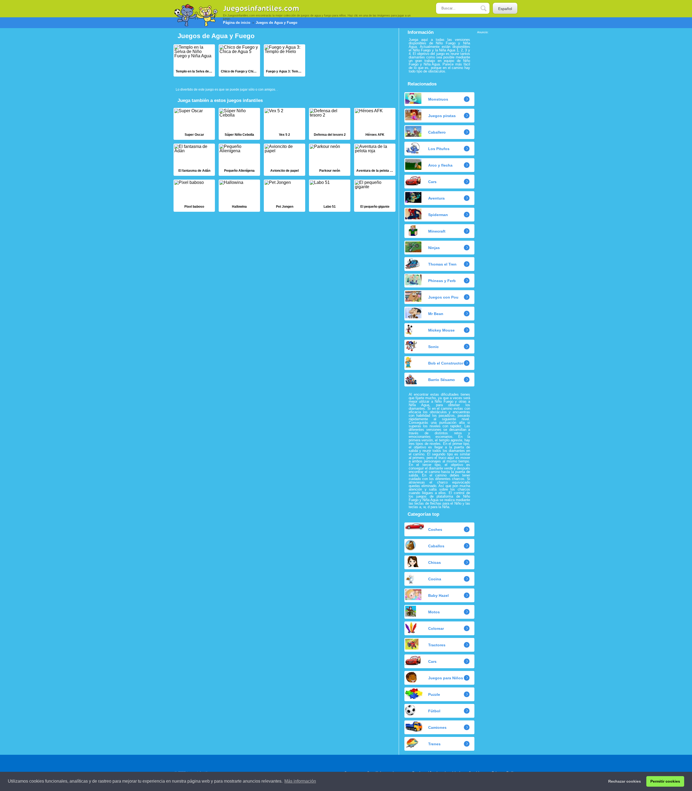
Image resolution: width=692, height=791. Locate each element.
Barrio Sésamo (441, 380)
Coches (435, 529)
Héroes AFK (374, 124)
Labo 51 (329, 196)
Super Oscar (194, 124)
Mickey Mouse (441, 330)
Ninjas (434, 248)
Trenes (434, 744)
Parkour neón (329, 160)
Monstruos (438, 99)
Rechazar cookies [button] (624, 781)
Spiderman (438, 215)
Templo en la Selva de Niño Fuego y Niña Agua (194, 60)
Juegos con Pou (443, 297)
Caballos (436, 546)
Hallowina (239, 196)
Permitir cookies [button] (665, 781)
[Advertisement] (498, 115)
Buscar (488, 8)
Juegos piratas (442, 116)
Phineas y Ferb (442, 281)
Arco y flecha (440, 165)
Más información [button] (300, 781)
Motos (434, 612)
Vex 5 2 (284, 124)
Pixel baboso (194, 196)
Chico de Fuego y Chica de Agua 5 (239, 60)
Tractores (436, 645)
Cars (432, 182)
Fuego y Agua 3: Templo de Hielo (284, 60)
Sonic (433, 347)
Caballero (437, 132)
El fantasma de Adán (194, 160)
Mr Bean (435, 314)
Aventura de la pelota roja (374, 160)
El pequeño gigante (374, 196)
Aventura (436, 198)
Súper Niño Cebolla (239, 124)
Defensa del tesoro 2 (329, 124)
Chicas (434, 562)
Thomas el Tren (442, 264)
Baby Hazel (438, 595)
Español (505, 8)
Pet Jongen (284, 196)
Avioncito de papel (284, 160)
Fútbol (434, 711)
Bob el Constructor (445, 363)
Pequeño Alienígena (239, 160)
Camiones (437, 727)
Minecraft (436, 231)
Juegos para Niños (445, 678)
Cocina (434, 579)
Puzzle (434, 694)
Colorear (436, 628)
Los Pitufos (439, 149)
